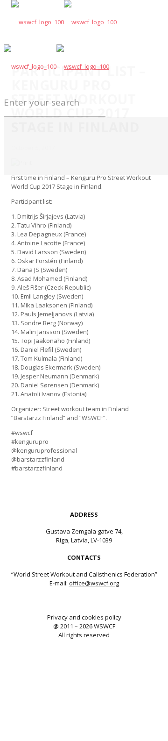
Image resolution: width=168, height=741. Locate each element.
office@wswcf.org (94, 583)
